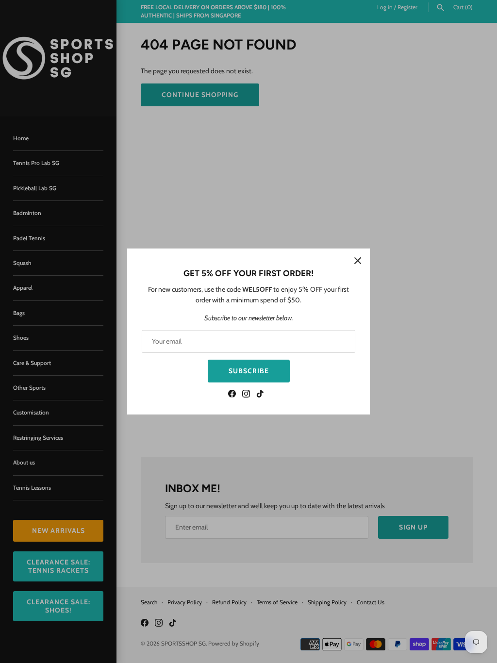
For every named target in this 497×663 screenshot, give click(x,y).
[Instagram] (246, 394)
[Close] (357, 260)
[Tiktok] (260, 394)
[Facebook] (232, 394)
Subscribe (249, 370)
